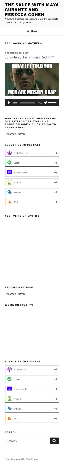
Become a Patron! (15, 133)
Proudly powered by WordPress (21, 459)
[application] (32, 102)
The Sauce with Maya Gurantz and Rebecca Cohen (32, 9)
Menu (34, 31)
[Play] (9, 102)
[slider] (52, 102)
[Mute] (45, 102)
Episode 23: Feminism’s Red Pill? (29, 57)
